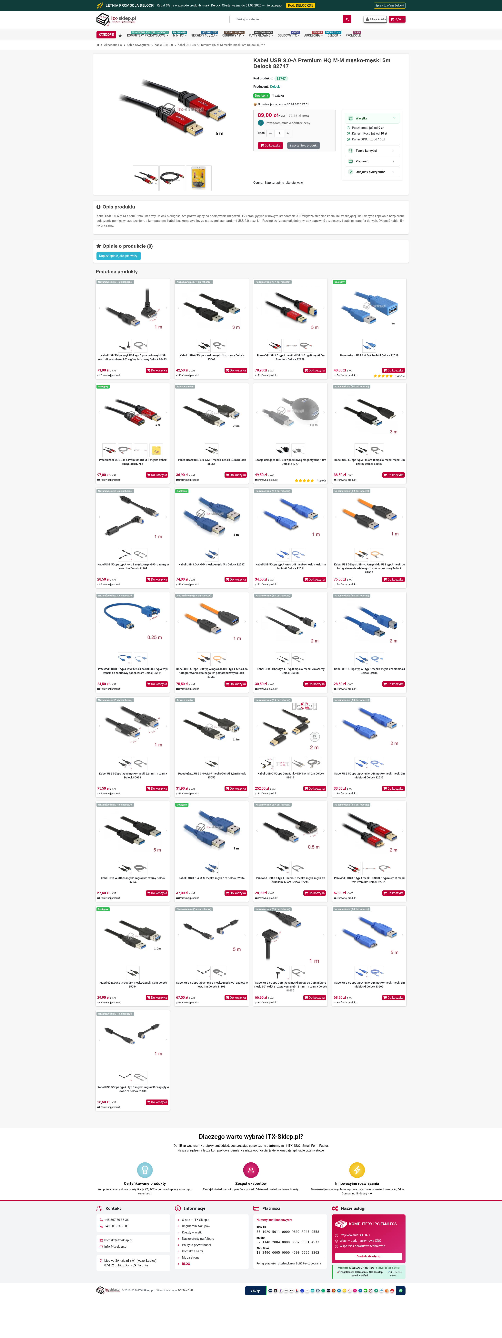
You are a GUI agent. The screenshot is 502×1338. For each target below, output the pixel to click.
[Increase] (288, 133)
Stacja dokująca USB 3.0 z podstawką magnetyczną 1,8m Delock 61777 (291, 461)
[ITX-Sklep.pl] (116, 20)
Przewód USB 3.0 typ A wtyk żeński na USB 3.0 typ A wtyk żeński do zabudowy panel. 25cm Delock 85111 (133, 670)
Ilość (261, 133)
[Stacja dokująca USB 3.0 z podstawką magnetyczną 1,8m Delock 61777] (290, 412)
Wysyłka (361, 118)
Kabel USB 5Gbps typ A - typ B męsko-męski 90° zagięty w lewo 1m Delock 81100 (133, 1089)
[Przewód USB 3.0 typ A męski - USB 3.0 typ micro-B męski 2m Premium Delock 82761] (369, 830)
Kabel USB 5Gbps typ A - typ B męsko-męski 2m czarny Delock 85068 (291, 670)
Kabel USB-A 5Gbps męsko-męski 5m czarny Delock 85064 (133, 880)
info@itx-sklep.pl (115, 1246)
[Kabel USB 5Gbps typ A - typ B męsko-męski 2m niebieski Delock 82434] (369, 621)
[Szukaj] (347, 19)
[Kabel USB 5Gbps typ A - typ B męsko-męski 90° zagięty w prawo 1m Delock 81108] (133, 517)
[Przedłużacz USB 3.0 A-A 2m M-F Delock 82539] (369, 308)
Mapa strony (190, 1257)
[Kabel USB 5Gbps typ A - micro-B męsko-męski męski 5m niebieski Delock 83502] (369, 935)
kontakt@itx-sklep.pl (118, 1240)
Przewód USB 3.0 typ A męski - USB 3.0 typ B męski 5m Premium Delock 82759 (291, 357)
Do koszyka (158, 370)
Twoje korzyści (366, 151)
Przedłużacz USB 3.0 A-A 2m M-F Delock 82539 (369, 355)
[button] (375, 19)
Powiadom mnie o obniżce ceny (288, 123)
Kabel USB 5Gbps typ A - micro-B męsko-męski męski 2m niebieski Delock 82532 (369, 775)
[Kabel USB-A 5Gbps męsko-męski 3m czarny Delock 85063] (212, 308)
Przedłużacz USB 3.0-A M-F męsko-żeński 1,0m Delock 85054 (133, 984)
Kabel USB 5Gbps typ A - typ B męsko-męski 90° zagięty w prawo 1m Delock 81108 (133, 566)
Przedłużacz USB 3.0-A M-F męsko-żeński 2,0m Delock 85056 (212, 461)
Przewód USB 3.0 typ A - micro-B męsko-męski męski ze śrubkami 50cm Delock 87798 (290, 880)
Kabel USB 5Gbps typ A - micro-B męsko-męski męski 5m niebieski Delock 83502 (369, 984)
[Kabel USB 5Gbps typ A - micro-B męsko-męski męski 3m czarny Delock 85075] (369, 412)
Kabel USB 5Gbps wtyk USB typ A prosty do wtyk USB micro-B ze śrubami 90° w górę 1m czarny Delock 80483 (132, 357)
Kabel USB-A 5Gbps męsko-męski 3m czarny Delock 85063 (212, 357)
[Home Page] (97, 45)
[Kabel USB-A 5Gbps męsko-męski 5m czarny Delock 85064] (133, 830)
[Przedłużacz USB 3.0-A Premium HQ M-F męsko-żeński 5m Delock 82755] (133, 412)
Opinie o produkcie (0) (127, 246)
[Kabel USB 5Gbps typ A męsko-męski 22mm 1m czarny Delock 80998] (133, 726)
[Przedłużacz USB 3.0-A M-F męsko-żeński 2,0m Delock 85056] (212, 412)
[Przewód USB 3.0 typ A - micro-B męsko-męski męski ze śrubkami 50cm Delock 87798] (290, 830)
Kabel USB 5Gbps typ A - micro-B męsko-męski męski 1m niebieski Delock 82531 (291, 566)
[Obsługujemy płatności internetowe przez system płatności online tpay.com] (325, 1290)
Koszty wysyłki (191, 1232)
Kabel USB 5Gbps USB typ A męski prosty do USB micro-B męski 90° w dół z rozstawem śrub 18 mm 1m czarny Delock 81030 (290, 986)
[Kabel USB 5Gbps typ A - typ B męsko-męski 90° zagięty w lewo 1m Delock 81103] (212, 935)
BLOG (185, 1264)
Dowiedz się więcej (369, 1256)
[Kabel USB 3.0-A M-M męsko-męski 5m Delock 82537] (212, 517)
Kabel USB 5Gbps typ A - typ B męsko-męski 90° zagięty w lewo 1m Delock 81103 (212, 984)
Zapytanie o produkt (303, 145)
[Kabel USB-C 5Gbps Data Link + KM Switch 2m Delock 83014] (290, 726)
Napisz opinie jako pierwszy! (284, 183)
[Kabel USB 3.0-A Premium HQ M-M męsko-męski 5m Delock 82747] (146, 178)
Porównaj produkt (110, 375)
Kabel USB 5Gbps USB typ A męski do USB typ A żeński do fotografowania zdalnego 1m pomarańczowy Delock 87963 (212, 672)
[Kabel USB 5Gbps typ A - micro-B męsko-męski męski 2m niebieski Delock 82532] (369, 726)
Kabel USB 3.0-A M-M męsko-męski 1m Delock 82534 (212, 878)
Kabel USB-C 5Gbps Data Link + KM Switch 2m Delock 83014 (291, 775)
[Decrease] (270, 133)
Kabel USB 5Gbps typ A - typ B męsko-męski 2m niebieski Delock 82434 (369, 670)
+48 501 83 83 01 (116, 1226)
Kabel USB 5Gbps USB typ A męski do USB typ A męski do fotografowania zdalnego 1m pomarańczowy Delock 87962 (369, 568)
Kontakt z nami (192, 1251)
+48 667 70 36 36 (116, 1220)
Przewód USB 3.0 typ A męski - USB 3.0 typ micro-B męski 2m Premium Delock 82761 (369, 880)
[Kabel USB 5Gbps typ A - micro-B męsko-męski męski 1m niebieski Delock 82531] (290, 517)
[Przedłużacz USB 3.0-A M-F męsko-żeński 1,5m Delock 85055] (212, 726)
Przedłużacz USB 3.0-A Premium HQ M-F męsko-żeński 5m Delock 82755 (133, 461)
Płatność (362, 161)
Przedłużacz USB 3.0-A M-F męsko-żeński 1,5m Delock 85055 (212, 775)
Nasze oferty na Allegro (197, 1239)
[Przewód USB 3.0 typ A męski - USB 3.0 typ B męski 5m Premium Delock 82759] (290, 308)
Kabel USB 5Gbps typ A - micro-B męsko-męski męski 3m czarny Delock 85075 (369, 461)
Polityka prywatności (196, 1245)
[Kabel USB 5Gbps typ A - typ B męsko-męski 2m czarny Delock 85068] (290, 621)
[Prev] (99, 307)
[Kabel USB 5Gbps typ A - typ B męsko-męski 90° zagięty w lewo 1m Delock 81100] (133, 1039)
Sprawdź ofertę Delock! (390, 5)
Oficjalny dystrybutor (370, 172)
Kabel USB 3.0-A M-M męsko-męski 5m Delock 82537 (212, 564)
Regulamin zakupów (195, 1226)
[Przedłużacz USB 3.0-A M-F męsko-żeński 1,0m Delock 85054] (133, 935)
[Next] (166, 307)
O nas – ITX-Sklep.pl (195, 1220)
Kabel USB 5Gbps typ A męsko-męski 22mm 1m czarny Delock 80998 (133, 775)
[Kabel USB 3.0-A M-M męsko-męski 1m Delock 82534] (212, 830)
